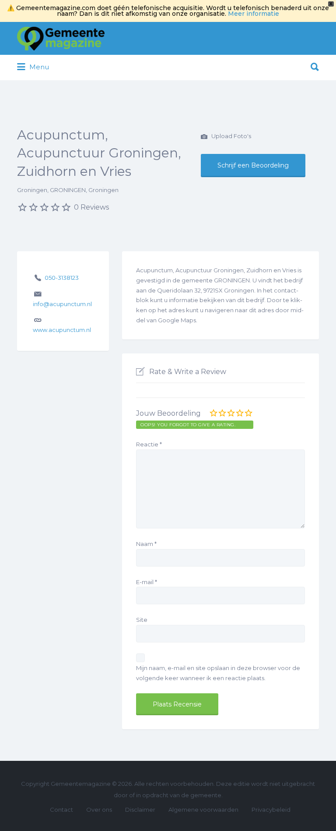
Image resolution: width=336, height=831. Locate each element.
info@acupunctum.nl (62, 303)
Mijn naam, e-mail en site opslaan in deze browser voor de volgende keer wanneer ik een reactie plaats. (218, 672)
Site (141, 619)
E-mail (146, 581)
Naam (146, 543)
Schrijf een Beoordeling (253, 165)
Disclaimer (140, 809)
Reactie (149, 444)
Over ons (99, 809)
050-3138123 (62, 277)
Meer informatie (253, 14)
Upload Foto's (230, 135)
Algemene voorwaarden (203, 809)
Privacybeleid (271, 809)
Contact (61, 809)
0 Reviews (91, 207)
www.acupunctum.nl (62, 329)
